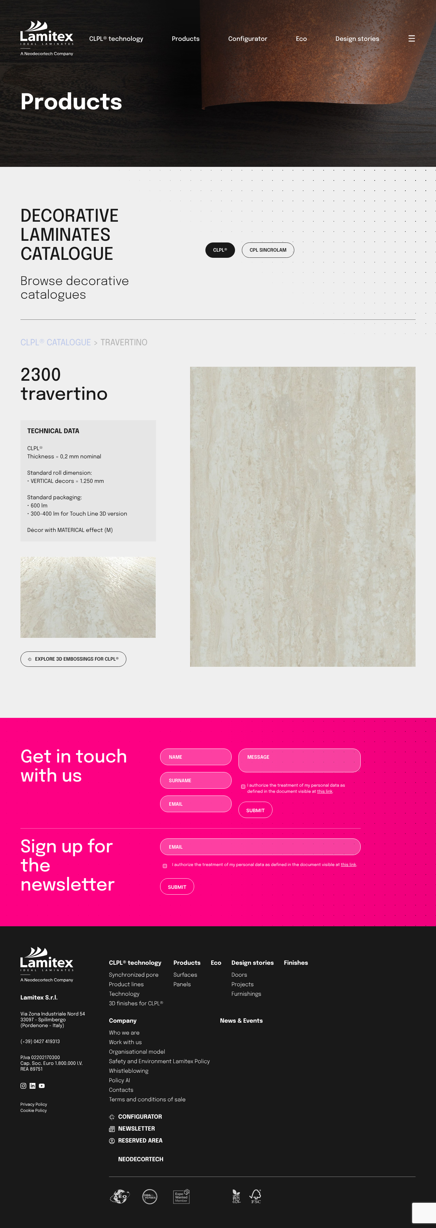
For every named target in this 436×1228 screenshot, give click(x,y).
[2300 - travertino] (303, 665)
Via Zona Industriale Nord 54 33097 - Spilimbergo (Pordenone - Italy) (52, 1020)
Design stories (357, 39)
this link (324, 792)
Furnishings (246, 994)
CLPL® (220, 250)
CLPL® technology (116, 39)
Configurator (247, 39)
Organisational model (137, 1052)
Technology (124, 994)
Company (123, 1021)
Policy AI (119, 1081)
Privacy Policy (33, 1105)
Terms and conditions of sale (147, 1100)
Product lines (126, 985)
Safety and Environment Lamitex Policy (159, 1062)
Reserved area (140, 1141)
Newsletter (136, 1129)
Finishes (296, 963)
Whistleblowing (129, 1071)
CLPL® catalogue (55, 343)
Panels (182, 985)
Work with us (125, 1042)
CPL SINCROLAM (268, 250)
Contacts (121, 1090)
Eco (301, 39)
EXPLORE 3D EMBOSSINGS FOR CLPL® (77, 659)
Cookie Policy (33, 1111)
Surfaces (185, 975)
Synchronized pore (133, 975)
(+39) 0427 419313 (40, 1042)
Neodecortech (141, 1160)
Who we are (124, 1033)
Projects (243, 985)
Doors (239, 975)
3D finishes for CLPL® (136, 1004)
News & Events (241, 1021)
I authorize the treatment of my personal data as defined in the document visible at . (296, 789)
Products (186, 39)
